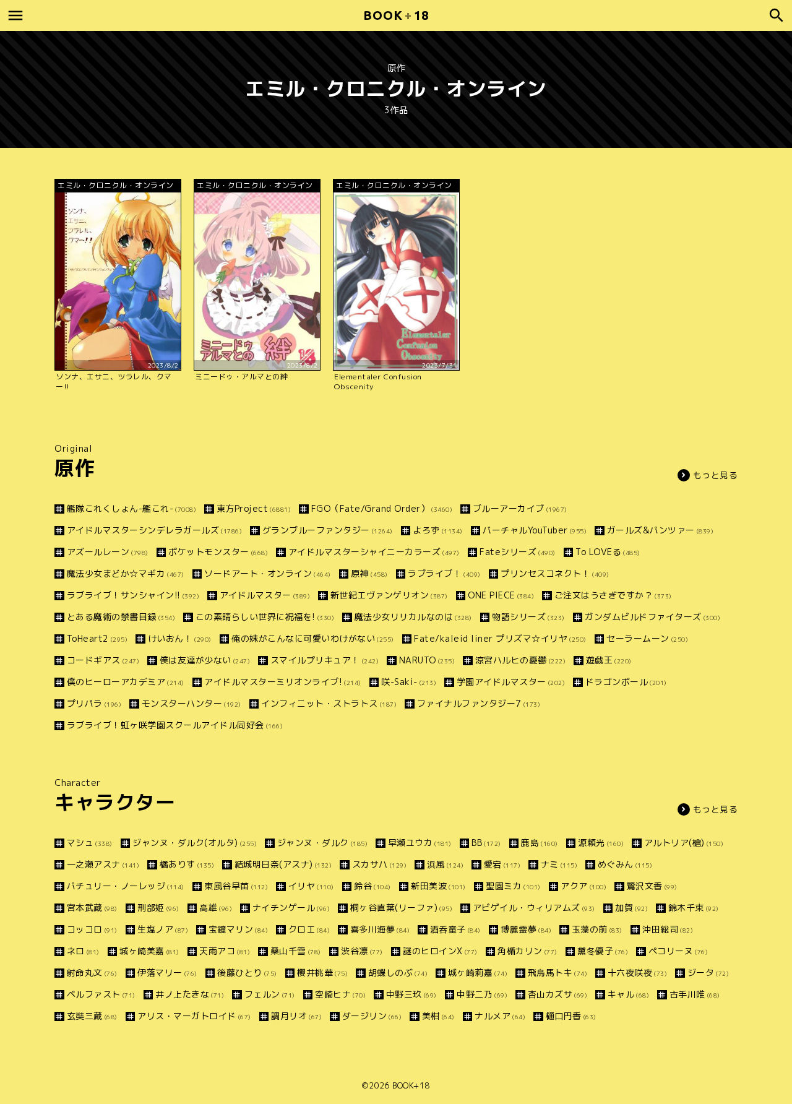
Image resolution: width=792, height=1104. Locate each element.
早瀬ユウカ (420, 842)
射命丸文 (92, 972)
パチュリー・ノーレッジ (125, 886)
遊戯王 (609, 660)
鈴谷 (372, 886)
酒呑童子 (455, 929)
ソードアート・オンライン (267, 573)
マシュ (90, 842)
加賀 (631, 907)
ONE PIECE (501, 595)
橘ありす (187, 864)
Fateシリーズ (518, 552)
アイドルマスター (265, 595)
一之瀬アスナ (103, 864)
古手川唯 (694, 994)
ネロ (83, 951)
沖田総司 (667, 929)
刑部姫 (158, 907)
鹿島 (539, 842)
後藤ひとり (247, 972)
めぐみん (625, 864)
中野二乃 (482, 994)
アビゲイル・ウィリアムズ (534, 907)
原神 (369, 573)
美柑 (438, 1016)
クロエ (309, 929)
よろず (438, 530)
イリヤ (311, 886)
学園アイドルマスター (511, 682)
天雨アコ (224, 951)
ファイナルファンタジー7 (478, 703)
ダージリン (372, 1016)
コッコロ (92, 929)
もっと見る (715, 475)
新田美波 (438, 886)
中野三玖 (411, 994)
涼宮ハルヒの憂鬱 (520, 660)
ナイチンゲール (291, 907)
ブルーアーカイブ (520, 508)
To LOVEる (607, 552)
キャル (628, 994)
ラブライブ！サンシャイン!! (133, 595)
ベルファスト (101, 994)
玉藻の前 (597, 929)
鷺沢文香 (652, 886)
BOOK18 (396, 15)
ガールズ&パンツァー (660, 530)
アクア (583, 886)
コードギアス (103, 660)
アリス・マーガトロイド (194, 1016)
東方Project (254, 508)
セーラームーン (647, 638)
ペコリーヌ (678, 951)
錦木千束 (693, 907)
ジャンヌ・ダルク (322, 842)
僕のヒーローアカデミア (125, 682)
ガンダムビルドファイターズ (652, 617)
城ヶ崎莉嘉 (477, 972)
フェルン (269, 994)
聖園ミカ (513, 886)
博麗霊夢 (526, 929)
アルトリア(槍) (683, 842)
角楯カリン (527, 951)
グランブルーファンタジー (327, 530)
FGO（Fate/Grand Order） (381, 508)
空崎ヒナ (340, 994)
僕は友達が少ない (205, 660)
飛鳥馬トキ (557, 972)
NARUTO (427, 660)
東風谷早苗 (236, 886)
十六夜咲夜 (637, 972)
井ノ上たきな (189, 994)
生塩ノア (162, 929)
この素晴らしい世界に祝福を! (265, 617)
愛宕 (502, 864)
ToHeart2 (97, 638)
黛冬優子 (602, 951)
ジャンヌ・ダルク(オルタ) (194, 842)
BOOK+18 (411, 1085)
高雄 (215, 907)
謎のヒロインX (440, 951)
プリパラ (94, 703)
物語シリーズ (528, 617)
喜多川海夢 (380, 929)
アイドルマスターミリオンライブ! (282, 682)
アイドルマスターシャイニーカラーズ (374, 552)
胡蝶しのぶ (398, 972)
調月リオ (296, 1016)
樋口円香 (571, 1016)
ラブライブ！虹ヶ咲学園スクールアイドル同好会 (175, 725)
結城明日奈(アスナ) (283, 864)
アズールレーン (107, 552)
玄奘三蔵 (92, 1016)
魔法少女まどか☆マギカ (125, 573)
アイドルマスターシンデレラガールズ (154, 530)
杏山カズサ (557, 994)
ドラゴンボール (626, 682)
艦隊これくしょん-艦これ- (131, 508)
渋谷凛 (362, 951)
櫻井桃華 (322, 972)
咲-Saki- (408, 682)
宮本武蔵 (92, 907)
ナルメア (500, 1016)
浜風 (445, 864)
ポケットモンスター (218, 552)
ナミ (559, 864)
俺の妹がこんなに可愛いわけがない (312, 638)
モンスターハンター (191, 703)
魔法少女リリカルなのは (413, 617)
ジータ (708, 972)
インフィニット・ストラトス (329, 703)
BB (486, 842)
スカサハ (379, 864)
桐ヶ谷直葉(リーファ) (401, 907)
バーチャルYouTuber (535, 530)
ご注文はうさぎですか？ (613, 595)
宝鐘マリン (238, 929)
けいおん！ (180, 638)
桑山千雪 (295, 951)
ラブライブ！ (444, 573)
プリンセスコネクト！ (555, 573)
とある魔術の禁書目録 (121, 617)
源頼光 (601, 842)
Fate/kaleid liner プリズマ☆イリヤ (500, 638)
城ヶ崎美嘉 (149, 951)
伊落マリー (167, 972)
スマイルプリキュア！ (324, 660)
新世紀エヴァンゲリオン (389, 595)
